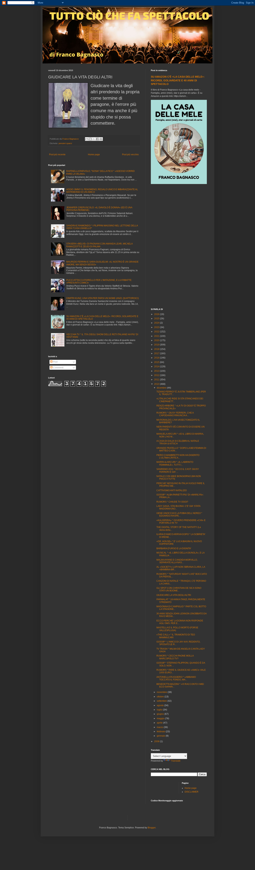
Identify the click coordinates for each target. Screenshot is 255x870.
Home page (94, 154)
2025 (157, 318)
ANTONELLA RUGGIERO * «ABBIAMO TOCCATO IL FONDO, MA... (176, 678)
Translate (176, 761)
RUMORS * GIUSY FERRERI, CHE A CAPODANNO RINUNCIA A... (175, 414)
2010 (157, 384)
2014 (157, 366)
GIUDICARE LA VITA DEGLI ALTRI (173, 595)
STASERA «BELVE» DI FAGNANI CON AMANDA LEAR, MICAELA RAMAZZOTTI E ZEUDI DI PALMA (99, 245)
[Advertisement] (179, 247)
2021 (157, 336)
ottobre (160, 696)
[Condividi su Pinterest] (101, 139)
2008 (157, 741)
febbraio (161, 731)
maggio (161, 718)
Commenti (57, 367)
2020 (157, 340)
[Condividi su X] (94, 139)
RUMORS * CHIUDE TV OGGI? (172, 502)
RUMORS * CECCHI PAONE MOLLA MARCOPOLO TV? (175, 657)
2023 (157, 327)
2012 (157, 375)
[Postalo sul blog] (90, 139)
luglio (160, 709)
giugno (160, 714)
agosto (160, 705)
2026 (157, 314)
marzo (160, 727)
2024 (157, 323)
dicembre (162, 387)
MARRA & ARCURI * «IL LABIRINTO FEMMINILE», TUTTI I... (174, 463)
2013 (157, 371)
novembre (162, 692)
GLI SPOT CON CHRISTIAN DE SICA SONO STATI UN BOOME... (178, 589)
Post (54, 362)
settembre (162, 701)
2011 (157, 379)
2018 (157, 349)
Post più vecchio (130, 154)
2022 (157, 331)
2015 (157, 362)
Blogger (152, 827)
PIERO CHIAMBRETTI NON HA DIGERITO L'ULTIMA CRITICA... (177, 456)
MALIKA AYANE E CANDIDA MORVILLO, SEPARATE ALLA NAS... (177, 561)
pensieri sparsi (65, 143)
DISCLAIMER (191, 792)
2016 (157, 357)
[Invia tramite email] (87, 139)
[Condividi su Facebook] (97, 139)
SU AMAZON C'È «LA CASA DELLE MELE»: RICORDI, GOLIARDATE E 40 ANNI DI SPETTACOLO (178, 80)
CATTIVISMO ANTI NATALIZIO (171, 490)
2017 (157, 353)
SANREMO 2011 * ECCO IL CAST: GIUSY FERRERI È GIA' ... (177, 470)
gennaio (161, 736)
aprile (160, 722)
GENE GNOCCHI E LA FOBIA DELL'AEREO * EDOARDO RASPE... (179, 514)
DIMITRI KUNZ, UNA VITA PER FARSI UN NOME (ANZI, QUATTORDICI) (102, 298)
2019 (157, 344)
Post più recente (57, 154)
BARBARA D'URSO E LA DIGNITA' (173, 548)
